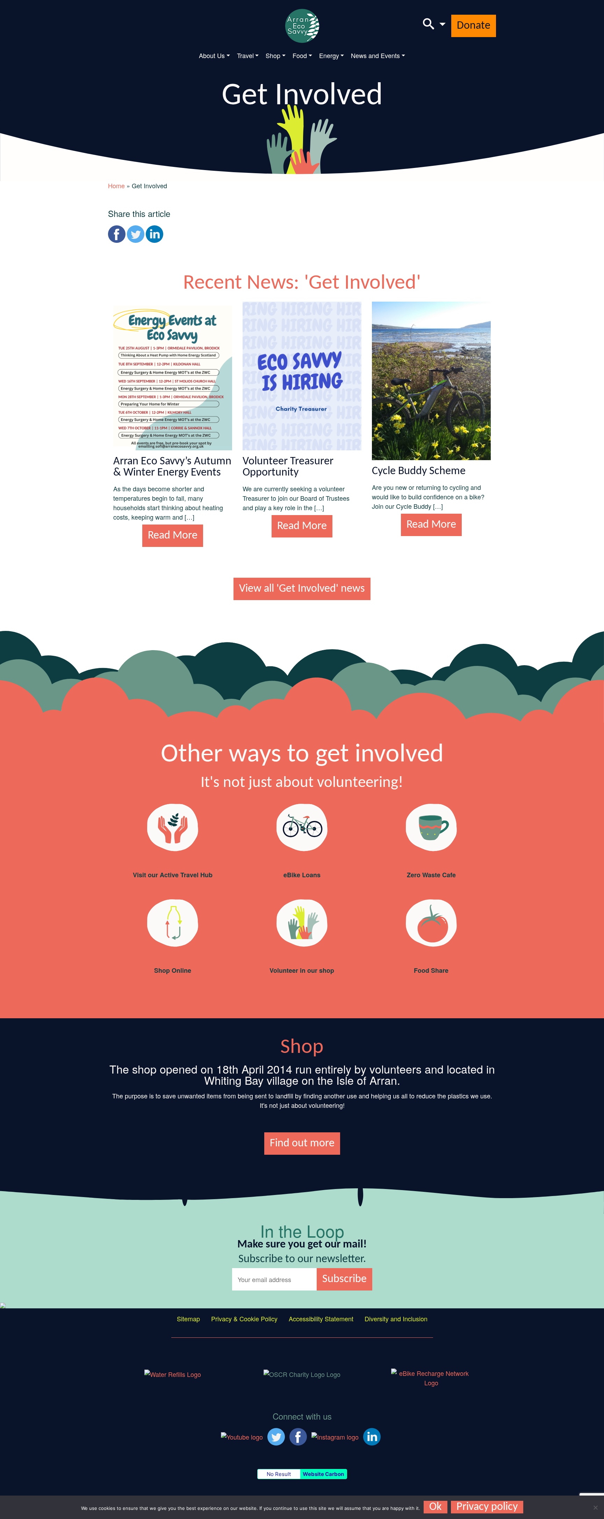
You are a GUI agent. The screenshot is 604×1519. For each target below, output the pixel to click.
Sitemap (188, 1318)
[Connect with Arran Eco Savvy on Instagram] (335, 1435)
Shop (273, 55)
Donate (473, 25)
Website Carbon (323, 1474)
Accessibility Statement (321, 1318)
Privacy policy (487, 1507)
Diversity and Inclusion (396, 1318)
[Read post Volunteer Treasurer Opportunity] (302, 374)
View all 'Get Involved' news (302, 589)
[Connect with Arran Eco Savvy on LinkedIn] (372, 1435)
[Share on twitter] (135, 234)
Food (300, 55)
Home (116, 185)
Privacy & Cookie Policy (244, 1318)
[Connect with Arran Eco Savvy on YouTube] (242, 1435)
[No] (595, 1507)
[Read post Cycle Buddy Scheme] (431, 379)
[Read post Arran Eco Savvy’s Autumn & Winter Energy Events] (172, 374)
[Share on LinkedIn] (154, 234)
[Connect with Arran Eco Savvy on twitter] (276, 1435)
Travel (245, 55)
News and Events (375, 55)
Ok (435, 1507)
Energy (329, 55)
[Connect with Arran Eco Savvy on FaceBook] (298, 1435)
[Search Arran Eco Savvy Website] (434, 26)
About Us (212, 55)
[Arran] (172, 1373)
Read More (172, 535)
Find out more (302, 1143)
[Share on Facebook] (116, 234)
